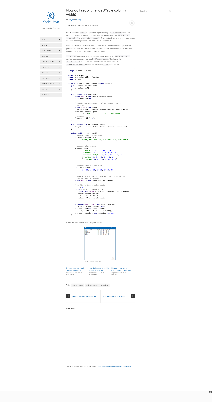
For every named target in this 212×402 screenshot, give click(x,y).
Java (43, 39)
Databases (46, 78)
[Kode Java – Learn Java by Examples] (51, 17)
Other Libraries (48, 62)
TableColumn (104, 285)
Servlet (45, 56)
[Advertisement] (51, 212)
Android (45, 73)
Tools (44, 89)
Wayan (71, 20)
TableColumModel (91, 285)
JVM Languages (48, 84)
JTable (75, 285)
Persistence (46, 50)
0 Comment (94, 25)
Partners (45, 95)
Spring (44, 45)
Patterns (45, 67)
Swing (78, 20)
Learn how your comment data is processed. (114, 366)
